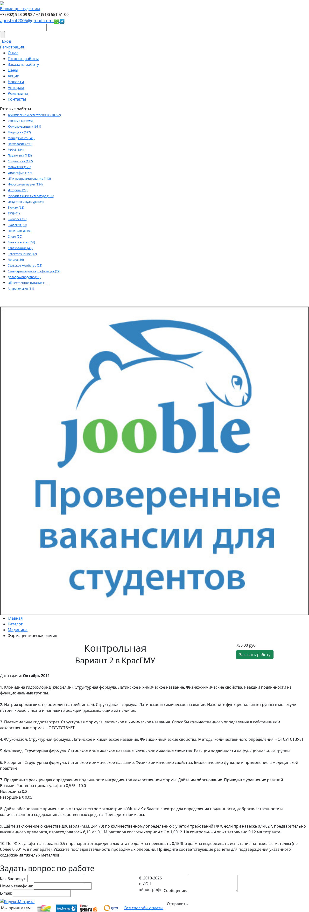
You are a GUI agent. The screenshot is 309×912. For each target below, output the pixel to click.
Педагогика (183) (20, 155)
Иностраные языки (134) (25, 184)
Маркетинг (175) (19, 167)
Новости (16, 81)
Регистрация (12, 47)
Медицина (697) (19, 132)
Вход (6, 41)
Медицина (18, 629)
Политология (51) (20, 231)
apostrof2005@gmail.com (27, 20)
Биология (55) (17, 219)
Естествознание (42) (22, 254)
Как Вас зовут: (13, 878)
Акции (13, 76)
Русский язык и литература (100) (31, 196)
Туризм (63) (16, 208)
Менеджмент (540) (21, 138)
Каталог (15, 624)
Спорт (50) (15, 236)
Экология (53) (17, 225)
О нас (13, 52)
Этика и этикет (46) (21, 242)
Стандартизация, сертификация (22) (34, 271)
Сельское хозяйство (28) (25, 265)
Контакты (17, 99)
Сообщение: (175, 890)
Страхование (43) (20, 248)
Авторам (16, 87)
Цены (13, 70)
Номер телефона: (16, 886)
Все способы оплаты (143, 907)
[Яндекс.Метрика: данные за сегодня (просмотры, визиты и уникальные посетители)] (17, 902)
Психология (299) (20, 144)
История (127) (18, 190)
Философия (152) (20, 173)
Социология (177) (20, 161)
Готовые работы (23, 58)
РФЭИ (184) (16, 150)
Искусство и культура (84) (26, 202)
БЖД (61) (14, 213)
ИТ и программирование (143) (29, 179)
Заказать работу (23, 64)
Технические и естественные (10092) (34, 115)
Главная (15, 618)
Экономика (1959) (20, 121)
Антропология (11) (21, 289)
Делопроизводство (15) (24, 277)
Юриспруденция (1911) (24, 126)
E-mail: (6, 893)
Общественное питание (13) (28, 283)
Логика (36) (16, 260)
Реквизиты (18, 93)
